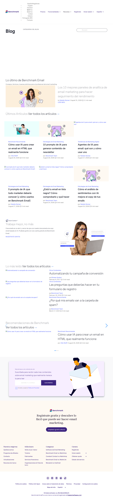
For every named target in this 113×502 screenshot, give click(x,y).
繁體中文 (30, 10)
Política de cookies (21, 484)
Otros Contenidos (55, 270)
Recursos (66, 12)
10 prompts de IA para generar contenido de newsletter (55, 148)
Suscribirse (49, 383)
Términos (69, 484)
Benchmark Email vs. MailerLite (56, 459)
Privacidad (77, 484)
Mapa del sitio (51, 487)
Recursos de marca (10, 463)
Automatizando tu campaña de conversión (76, 273)
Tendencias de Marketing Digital (88, 142)
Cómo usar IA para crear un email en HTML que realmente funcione (21, 148)
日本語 (30, 14)
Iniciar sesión (88, 12)
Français (30, 20)
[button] (6, 326)
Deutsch (30, 8)
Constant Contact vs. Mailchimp (56, 456)
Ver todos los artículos (42, 113)
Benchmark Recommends (16, 142)
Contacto (7, 456)
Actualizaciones (9, 459)
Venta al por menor (31, 450)
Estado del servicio (78, 459)
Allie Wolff (14, 156)
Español (30, 4)
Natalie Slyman (65, 100)
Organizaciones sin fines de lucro (34, 464)
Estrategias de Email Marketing (53, 142)
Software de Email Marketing (55, 450)
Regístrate (36, 4)
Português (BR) (27, 18)
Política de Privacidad (33, 388)
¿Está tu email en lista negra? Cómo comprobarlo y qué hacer (56, 193)
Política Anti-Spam (34, 484)
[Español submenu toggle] (65, 487)
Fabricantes (28, 456)
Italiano (30, 16)
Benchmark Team (51, 156)
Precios (42, 12)
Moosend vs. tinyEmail (53, 463)
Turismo (27, 453)
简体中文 (30, 12)
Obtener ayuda (77, 456)
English (30, 6)
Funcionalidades (53, 12)
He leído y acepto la (28, 388)
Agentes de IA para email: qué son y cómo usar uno (89, 148)
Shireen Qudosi (56, 277)
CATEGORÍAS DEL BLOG (31, 29)
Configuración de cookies (90, 484)
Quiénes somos (9, 450)
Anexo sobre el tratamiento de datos (53, 484)
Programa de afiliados (11, 453)
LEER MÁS (61, 102)
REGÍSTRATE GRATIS (13, 237)
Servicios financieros (31, 459)
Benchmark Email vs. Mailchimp (56, 453)
